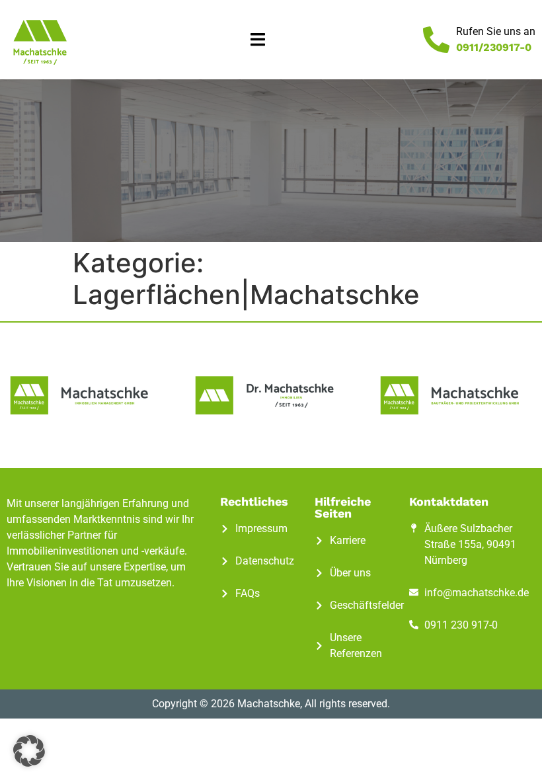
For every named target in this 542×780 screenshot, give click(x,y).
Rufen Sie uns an (495, 31)
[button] (258, 40)
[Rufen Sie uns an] (436, 39)
